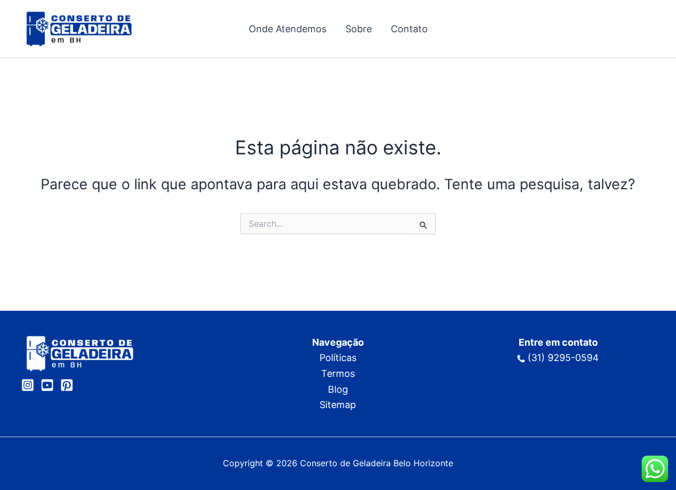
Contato (409, 28)
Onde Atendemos (287, 28)
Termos (338, 373)
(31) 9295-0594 (562, 357)
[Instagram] (27, 385)
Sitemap (338, 404)
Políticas (338, 357)
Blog (338, 389)
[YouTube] (47, 385)
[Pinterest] (66, 385)
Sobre (358, 28)
